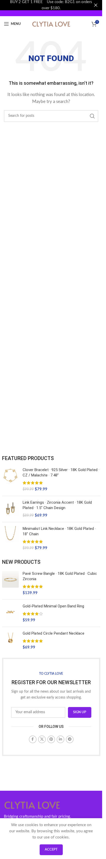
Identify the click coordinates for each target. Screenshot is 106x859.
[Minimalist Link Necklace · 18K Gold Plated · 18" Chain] (10, 538)
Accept (51, 849)
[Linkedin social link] (60, 739)
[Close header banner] (95, 5)
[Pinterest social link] (51, 739)
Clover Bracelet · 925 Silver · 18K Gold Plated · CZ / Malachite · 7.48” (61, 472)
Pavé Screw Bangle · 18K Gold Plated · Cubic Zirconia (60, 576)
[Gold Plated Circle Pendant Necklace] (10, 640)
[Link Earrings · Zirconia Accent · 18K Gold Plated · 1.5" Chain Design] (10, 509)
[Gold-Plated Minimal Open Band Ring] (10, 613)
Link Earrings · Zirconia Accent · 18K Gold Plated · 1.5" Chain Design (57, 505)
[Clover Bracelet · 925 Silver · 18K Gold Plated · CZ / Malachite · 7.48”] (10, 479)
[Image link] (32, 805)
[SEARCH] (92, 116)
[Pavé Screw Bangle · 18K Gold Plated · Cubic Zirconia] (10, 583)
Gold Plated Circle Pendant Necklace (53, 633)
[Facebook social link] (33, 739)
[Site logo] (51, 24)
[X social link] (42, 739)
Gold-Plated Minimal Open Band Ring (53, 606)
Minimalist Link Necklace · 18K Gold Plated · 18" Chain (59, 531)
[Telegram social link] (70, 739)
